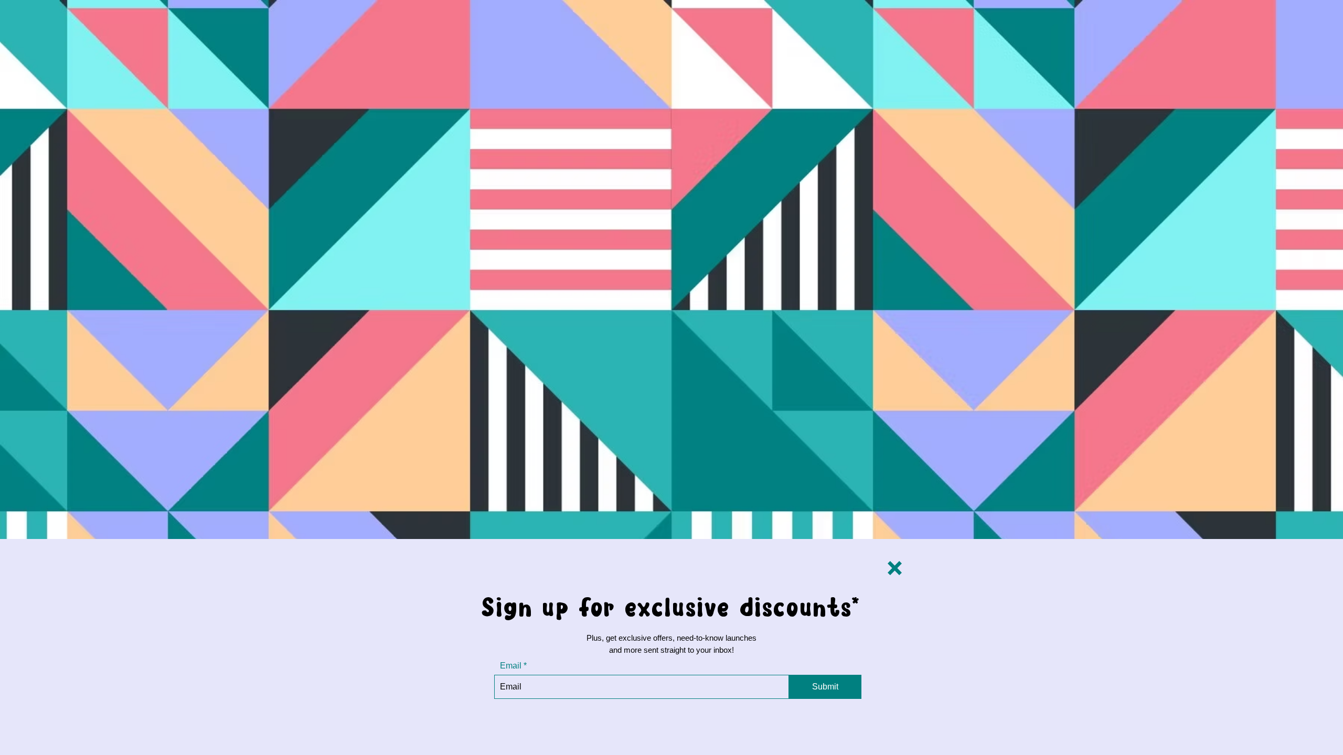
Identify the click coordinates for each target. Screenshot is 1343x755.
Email (510, 666)
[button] (895, 568)
